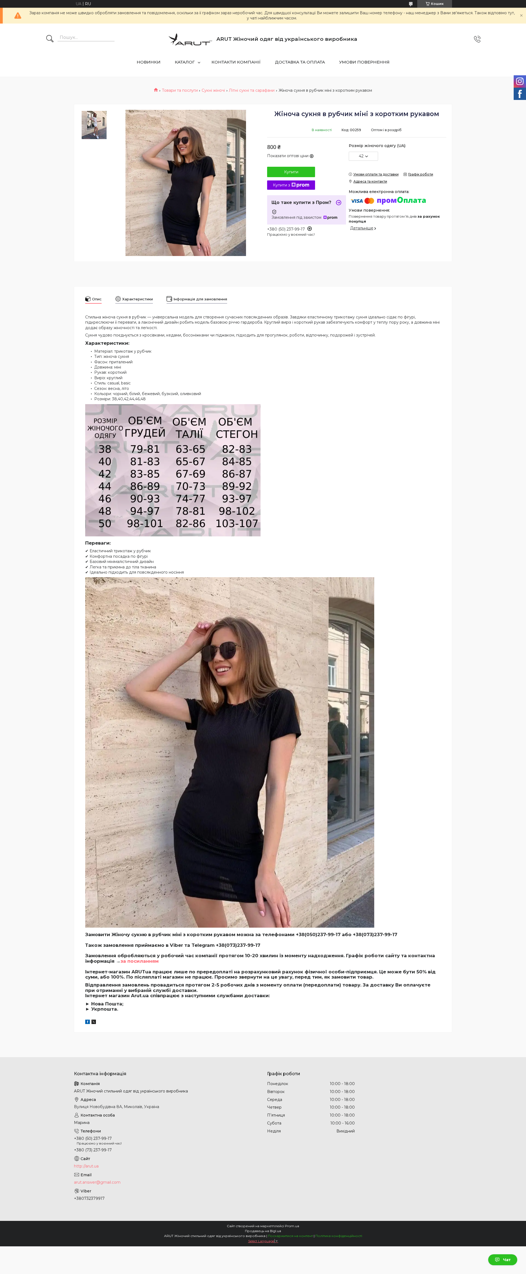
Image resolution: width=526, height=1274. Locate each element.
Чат (507, 1259)
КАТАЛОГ (185, 62)
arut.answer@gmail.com (97, 1182)
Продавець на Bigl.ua (263, 1231)
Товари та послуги (180, 90)
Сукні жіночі (213, 90)
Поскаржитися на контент (290, 1236)
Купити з (281, 185)
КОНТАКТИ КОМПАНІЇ (236, 62)
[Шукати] (50, 39)
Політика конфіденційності (338, 1236)
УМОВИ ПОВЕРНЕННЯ (364, 62)
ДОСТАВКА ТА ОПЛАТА (300, 62)
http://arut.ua (86, 1166)
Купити (291, 171)
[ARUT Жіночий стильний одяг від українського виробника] (190, 39)
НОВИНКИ (149, 62)
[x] (94, 1022)
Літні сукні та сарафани (252, 90)
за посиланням (140, 961)
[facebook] (87, 1022)
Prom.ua (292, 1226)
